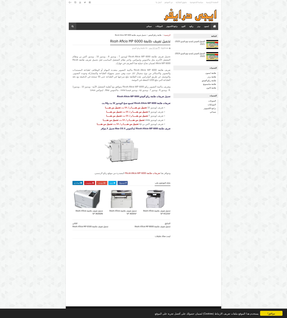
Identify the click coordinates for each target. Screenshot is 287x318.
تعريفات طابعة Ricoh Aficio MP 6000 (142, 173)
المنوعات (212, 100)
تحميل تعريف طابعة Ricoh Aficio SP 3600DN (89, 212)
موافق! (271, 313)
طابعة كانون (211, 87)
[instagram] (75, 2)
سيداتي (149, 26)
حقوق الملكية (181, 2)
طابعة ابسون (210, 73)
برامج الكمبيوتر (172, 26)
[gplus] (70, 2)
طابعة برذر (211, 76)
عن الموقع (169, 2)
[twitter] (85, 2)
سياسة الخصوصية (196, 2)
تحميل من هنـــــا (139, 107)
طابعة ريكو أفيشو (155, 35)
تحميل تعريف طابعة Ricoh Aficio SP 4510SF (156, 212)
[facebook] (90, 2)
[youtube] (80, 2)
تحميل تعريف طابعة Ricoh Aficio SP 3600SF (123, 212)
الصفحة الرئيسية (212, 2)
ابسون (206, 26)
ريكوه (191, 26)
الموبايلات (159, 26)
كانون (183, 26)
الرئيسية (167, 35)
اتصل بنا (159, 2)
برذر (198, 26)
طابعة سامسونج (209, 84)
